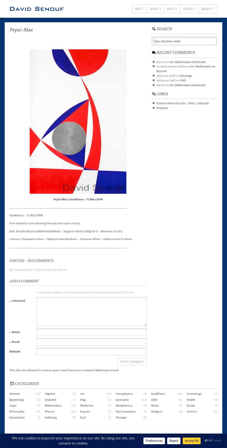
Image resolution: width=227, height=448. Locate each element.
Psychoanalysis (126, 411)
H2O (183, 80)
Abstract (14, 393)
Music (155, 405)
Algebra (50, 393)
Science (192, 411)
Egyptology (16, 399)
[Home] (36, 10)
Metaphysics (124, 405)
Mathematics (53, 405)
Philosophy (16, 411)
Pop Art (85, 411)
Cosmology (194, 393)
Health (191, 399)
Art (138, 9)
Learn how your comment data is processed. (90, 370)
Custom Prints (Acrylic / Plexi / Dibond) (183, 103)
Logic (13, 405)
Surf (83, 417)
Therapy (121, 417)
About (206, 9)
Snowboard (17, 417)
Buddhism (158, 393)
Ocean (191, 405)
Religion (156, 411)
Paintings (186, 75)
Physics (50, 411)
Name (14, 332)
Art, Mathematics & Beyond (187, 62)
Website (14, 351)
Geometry (122, 399)
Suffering (51, 417)
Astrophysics (124, 393)
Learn (188, 9)
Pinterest (162, 108)
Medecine (87, 405)
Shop (154, 9)
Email (14, 342)
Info (170, 9)
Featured (50, 399)
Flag (83, 399)
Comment (17, 301)
